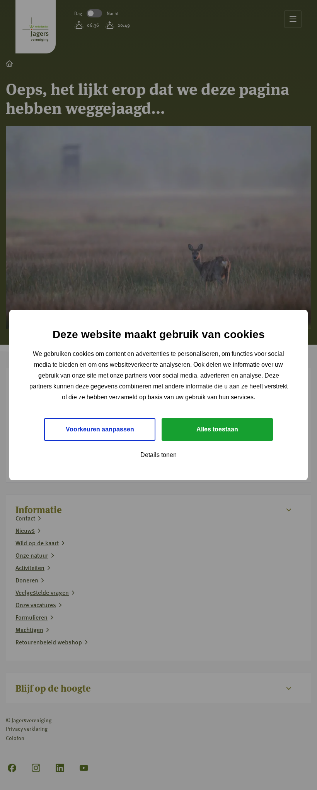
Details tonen (158, 455)
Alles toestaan (217, 429)
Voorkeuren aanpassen (100, 429)
